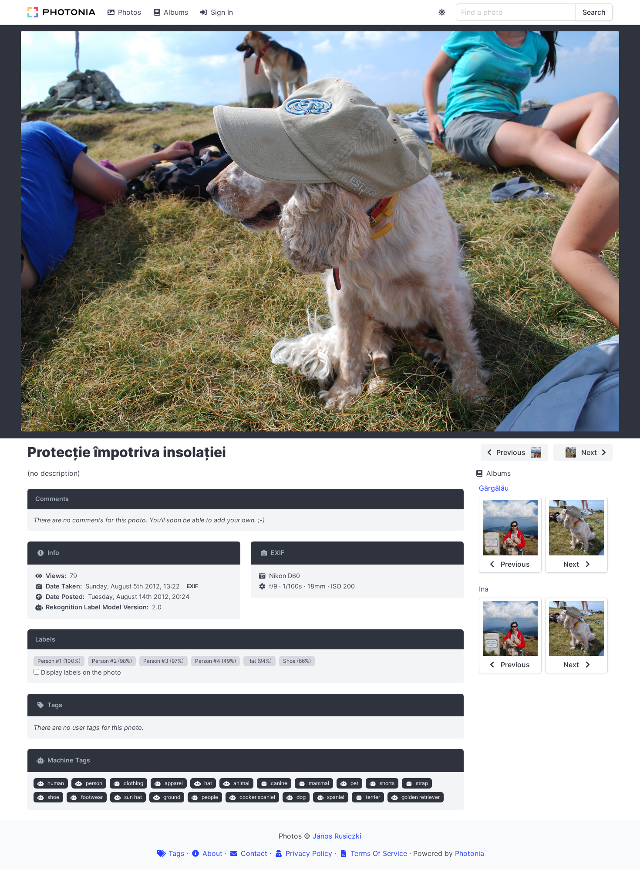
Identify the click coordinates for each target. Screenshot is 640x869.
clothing (133, 783)
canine (279, 783)
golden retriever (420, 797)
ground (171, 797)
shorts (387, 783)
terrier (373, 797)
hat (208, 783)
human (55, 783)
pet (354, 783)
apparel (174, 783)
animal (241, 783)
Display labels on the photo (80, 672)
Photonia (469, 853)
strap (422, 783)
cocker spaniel (257, 797)
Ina (483, 589)
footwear (92, 797)
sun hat (133, 797)
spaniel (335, 797)
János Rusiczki (337, 836)
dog (301, 797)
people (210, 797)
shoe (53, 797)
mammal (319, 783)
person (94, 783)
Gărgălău (494, 488)
